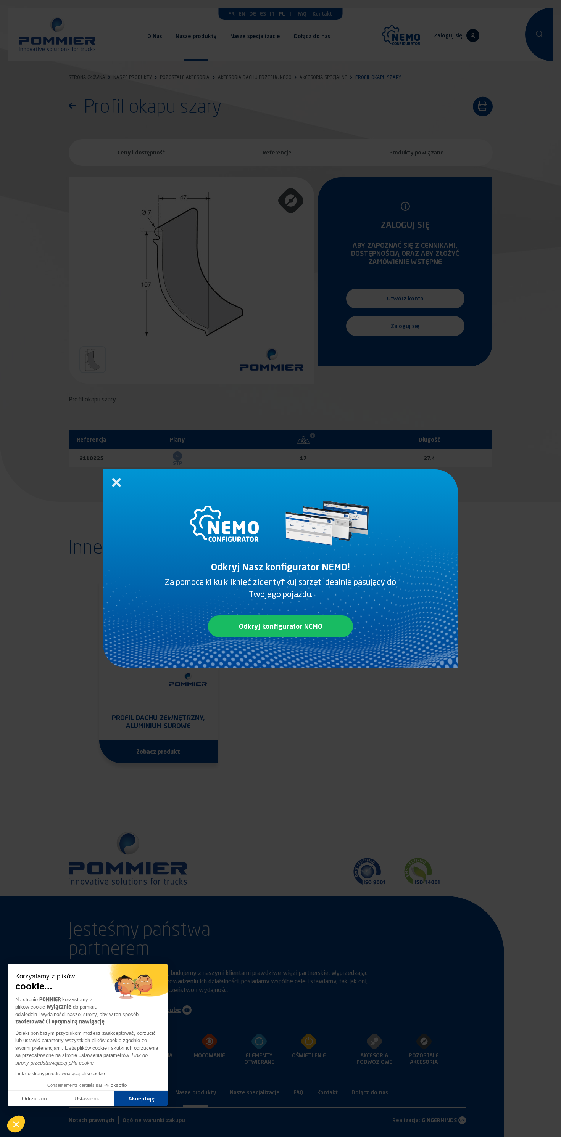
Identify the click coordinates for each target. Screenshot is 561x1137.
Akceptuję (141, 1098)
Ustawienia (87, 1098)
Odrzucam (34, 1098)
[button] (16, 1124)
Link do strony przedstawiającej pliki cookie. (60, 1073)
